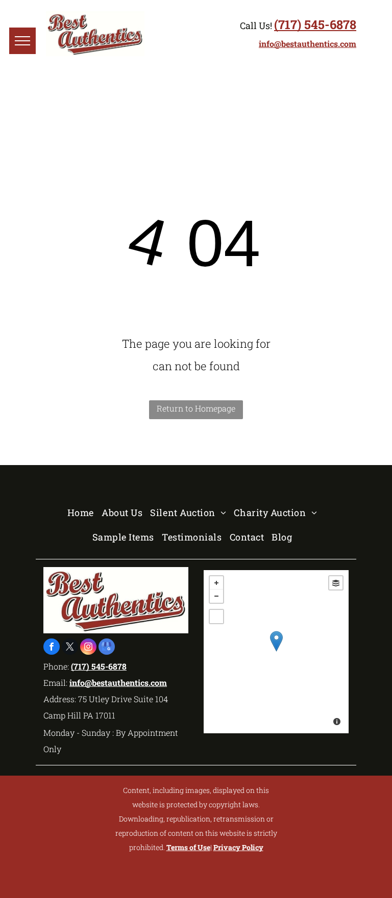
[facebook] (51, 647)
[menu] (22, 41)
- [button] (216, 596)
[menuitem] (84, 513)
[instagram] (88, 647)
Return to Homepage (196, 408)
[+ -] (276, 651)
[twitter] (70, 647)
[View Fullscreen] (216, 616)
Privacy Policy (238, 847)
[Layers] (335, 582)
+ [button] (216, 582)
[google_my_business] (107, 647)
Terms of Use (188, 847)
